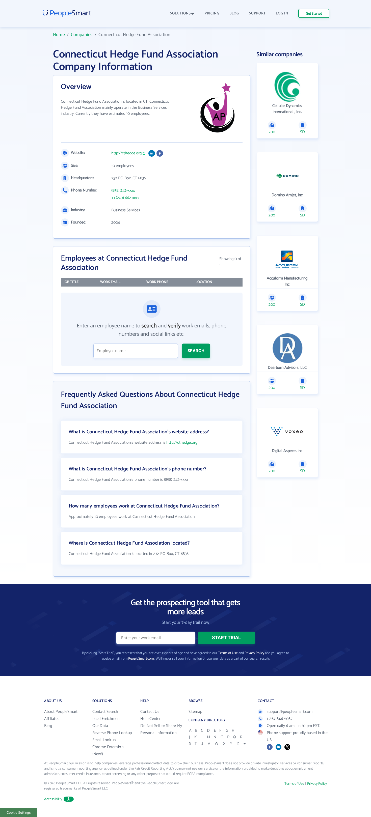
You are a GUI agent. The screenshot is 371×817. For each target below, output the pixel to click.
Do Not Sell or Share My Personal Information (161, 729)
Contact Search (105, 711)
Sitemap (195, 711)
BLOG (234, 13)
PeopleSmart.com (141, 659)
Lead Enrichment (106, 718)
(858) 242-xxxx (123, 191)
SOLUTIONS (180, 13)
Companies (82, 35)
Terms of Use (228, 653)
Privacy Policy (254, 653)
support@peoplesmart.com (290, 711)
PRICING (212, 13)
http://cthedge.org (126, 153)
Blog (48, 725)
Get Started (314, 14)
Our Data (100, 725)
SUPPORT (257, 13)
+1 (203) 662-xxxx (125, 198)
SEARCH (196, 350)
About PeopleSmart (60, 711)
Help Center (150, 718)
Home (59, 35)
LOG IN (282, 13)
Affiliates (51, 718)
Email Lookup (104, 740)
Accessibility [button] (53, 799)
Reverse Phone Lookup (112, 732)
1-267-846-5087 (280, 718)
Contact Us (149, 711)
